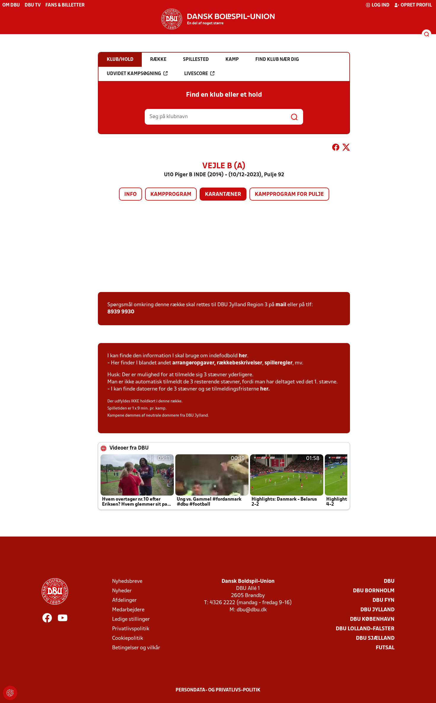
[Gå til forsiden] (218, 19)
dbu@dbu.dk (252, 609)
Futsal (385, 647)
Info (130, 194)
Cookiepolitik (127, 638)
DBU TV (33, 5)
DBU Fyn (383, 600)
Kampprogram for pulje (289, 194)
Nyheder (122, 590)
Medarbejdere (128, 609)
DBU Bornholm (373, 590)
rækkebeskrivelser (239, 363)
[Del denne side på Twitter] (346, 148)
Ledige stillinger (131, 619)
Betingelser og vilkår (136, 647)
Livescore (196, 74)
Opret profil (416, 5)
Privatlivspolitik (130, 628)
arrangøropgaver (193, 363)
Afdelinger (124, 600)
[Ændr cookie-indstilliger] (10, 693)
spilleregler (278, 363)
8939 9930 (120, 312)
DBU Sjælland (375, 638)
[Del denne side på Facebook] (335, 148)
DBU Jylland (377, 609)
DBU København (372, 619)
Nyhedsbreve (127, 581)
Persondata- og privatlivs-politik (218, 690)
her (243, 355)
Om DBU (11, 5)
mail (281, 304)
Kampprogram (170, 194)
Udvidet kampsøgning (134, 74)
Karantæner (223, 194)
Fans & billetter (65, 5)
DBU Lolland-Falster (365, 628)
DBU (389, 581)
